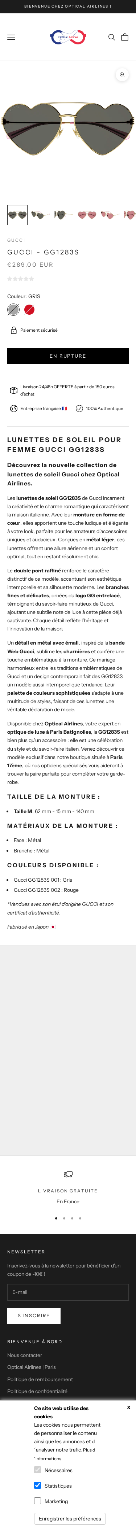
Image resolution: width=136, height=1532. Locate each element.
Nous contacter (24, 1355)
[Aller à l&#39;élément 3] (64, 215)
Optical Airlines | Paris (31, 1367)
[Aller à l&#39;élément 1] (17, 215)
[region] (68, 1188)
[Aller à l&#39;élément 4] (87, 215)
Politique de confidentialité (37, 1391)
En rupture (68, 356)
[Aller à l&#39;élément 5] (110, 215)
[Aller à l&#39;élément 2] (40, 215)
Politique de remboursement (40, 1379)
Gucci (16, 240)
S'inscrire (34, 1315)
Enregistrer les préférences (70, 1518)
